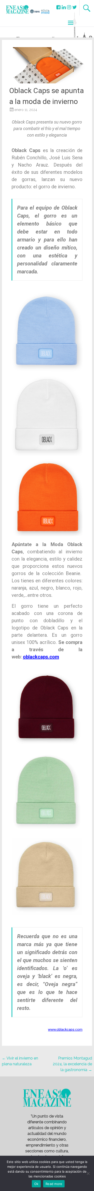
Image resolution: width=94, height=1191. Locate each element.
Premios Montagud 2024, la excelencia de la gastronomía (72, 1064)
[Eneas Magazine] (18, 12)
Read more (54, 1184)
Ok (36, 1184)
